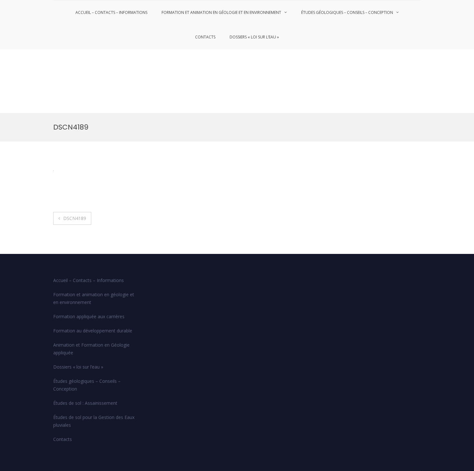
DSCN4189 (74, 218)
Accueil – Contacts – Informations (111, 12)
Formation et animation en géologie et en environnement (221, 12)
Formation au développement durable (92, 331)
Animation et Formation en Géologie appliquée (91, 349)
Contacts (205, 37)
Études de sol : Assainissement (85, 403)
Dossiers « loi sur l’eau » (254, 37)
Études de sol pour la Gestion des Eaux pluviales (93, 421)
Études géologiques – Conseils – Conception (347, 12)
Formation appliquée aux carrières (88, 316)
